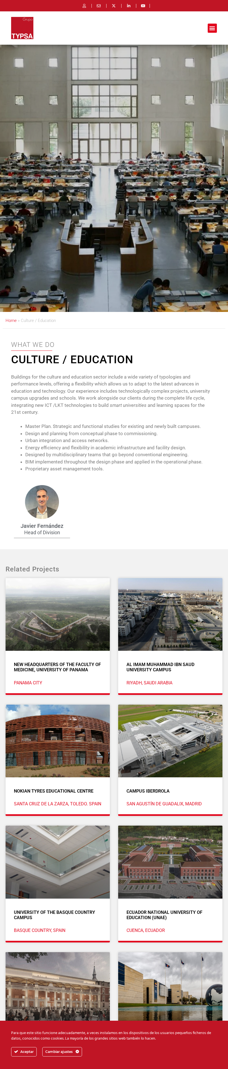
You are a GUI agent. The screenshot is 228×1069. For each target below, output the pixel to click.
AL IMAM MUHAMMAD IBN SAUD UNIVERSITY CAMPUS (160, 667)
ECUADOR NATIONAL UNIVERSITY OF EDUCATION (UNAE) (164, 915)
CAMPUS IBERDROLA (148, 791)
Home (11, 320)
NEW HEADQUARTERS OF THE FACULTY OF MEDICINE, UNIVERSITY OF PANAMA (57, 667)
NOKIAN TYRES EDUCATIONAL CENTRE (53, 791)
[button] (212, 28)
